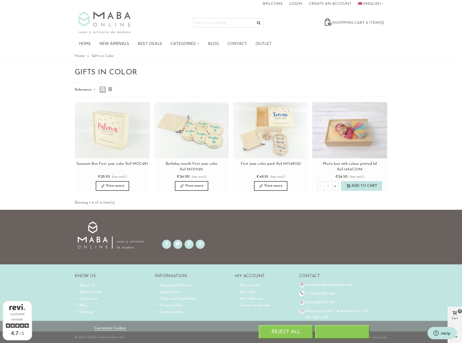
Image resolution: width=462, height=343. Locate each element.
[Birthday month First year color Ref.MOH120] (191, 130)
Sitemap (86, 312)
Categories (183, 43)
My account (250, 285)
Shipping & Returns (175, 285)
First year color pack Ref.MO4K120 (271, 164)
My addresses (251, 299)
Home (85, 43)
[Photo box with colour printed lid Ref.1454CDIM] (349, 130)
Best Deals (150, 43)
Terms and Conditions (177, 299)
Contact (237, 43)
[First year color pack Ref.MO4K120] (270, 130)
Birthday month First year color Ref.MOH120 (191, 167)
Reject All (285, 331)
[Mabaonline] (104, 23)
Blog (213, 43)
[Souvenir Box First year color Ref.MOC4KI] (112, 130)
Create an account (255, 305)
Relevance (84, 90)
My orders (248, 292)
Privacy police (171, 305)
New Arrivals (114, 43)
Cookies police (171, 312)
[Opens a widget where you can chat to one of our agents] (442, 333)
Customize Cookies (110, 328)
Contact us (88, 299)
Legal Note (169, 292)
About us (86, 285)
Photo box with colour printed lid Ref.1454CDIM (350, 167)
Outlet (264, 43)
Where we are (90, 292)
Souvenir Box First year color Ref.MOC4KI (112, 164)
